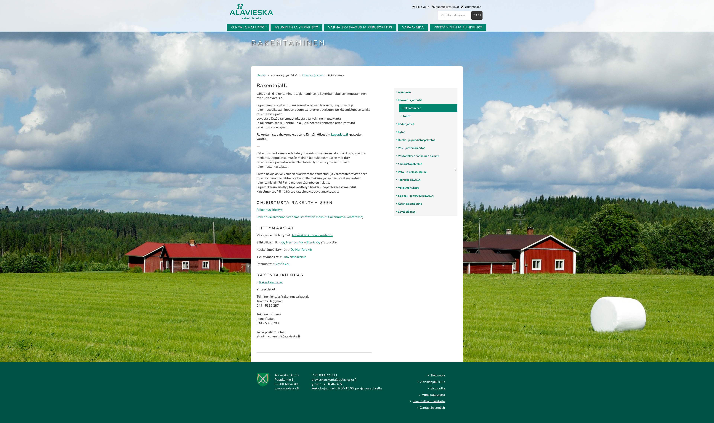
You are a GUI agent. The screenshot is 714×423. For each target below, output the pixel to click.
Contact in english (432, 408)
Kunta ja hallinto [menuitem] (248, 27)
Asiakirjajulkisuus (432, 382)
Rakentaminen (412, 108)
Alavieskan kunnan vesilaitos (312, 235)
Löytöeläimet (406, 212)
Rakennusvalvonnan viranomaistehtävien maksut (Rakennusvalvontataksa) (310, 217)
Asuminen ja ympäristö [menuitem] (296, 27)
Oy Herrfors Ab (292, 242)
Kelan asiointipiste (410, 204)
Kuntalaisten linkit (447, 7)
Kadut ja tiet (406, 124)
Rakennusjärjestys (269, 210)
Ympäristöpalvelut (410, 164)
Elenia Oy (313, 242)
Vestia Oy (282, 264)
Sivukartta (437, 388)
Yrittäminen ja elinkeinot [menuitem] (458, 27)
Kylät (401, 132)
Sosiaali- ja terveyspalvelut (415, 196)
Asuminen (404, 92)
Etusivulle (422, 7)
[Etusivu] (251, 11)
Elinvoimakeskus (294, 257)
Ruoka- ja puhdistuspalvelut (416, 140)
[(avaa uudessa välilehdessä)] (258, 146)
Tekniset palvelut (409, 180)
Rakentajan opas (271, 282)
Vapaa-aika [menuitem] (413, 27)
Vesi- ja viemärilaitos (411, 148)
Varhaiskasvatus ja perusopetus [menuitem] (360, 27)
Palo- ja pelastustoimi (412, 172)
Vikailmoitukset (408, 188)
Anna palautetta (433, 395)
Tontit (407, 116)
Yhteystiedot (472, 7)
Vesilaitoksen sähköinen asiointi (418, 156)
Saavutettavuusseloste (429, 401)
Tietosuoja (437, 375)
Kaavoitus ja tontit (410, 100)
